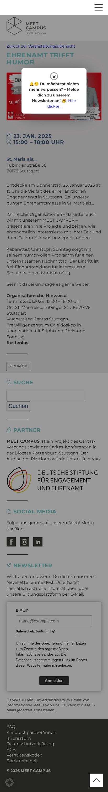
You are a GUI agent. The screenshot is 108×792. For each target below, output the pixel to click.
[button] (9, 782)
